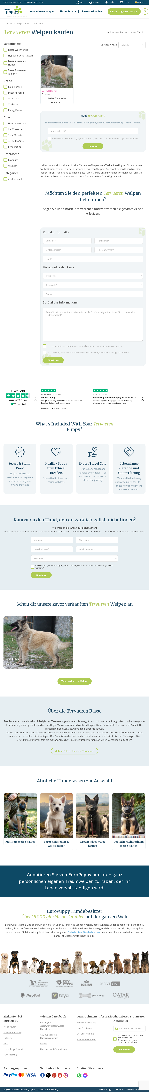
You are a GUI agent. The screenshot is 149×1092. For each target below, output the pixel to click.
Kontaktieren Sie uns (86, 1022)
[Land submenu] (113, 2)
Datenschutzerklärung (48, 1089)
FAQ (5, 1043)
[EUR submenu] (128, 2)
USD (125, 2)
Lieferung (7, 1038)
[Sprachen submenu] (145, 2)
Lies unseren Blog (85, 1033)
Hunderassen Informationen (53, 1049)
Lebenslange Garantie (13, 1049)
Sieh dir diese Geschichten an (84, 932)
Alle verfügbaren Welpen (124, 11)
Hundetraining (10, 1054)
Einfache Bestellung (12, 1032)
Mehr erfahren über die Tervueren (74, 751)
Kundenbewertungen (86, 1039)
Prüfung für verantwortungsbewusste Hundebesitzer (52, 1026)
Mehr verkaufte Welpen (74, 681)
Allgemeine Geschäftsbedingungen (19, 1089)
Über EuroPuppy (84, 1028)
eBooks (43, 1043)
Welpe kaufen (9, 1026)
